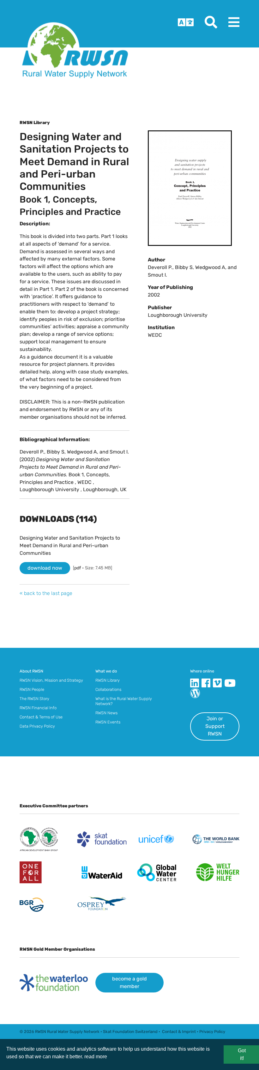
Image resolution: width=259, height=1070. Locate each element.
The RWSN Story (34, 698)
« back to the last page (46, 593)
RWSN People (32, 689)
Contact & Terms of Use (41, 717)
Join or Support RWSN (215, 726)
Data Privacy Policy (37, 726)
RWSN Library (107, 680)
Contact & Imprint (179, 1031)
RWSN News (106, 712)
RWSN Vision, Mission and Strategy (51, 680)
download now (44, 568)
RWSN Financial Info (38, 707)
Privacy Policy (212, 1031)
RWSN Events (107, 722)
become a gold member (129, 982)
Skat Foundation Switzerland (130, 1031)
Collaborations (108, 689)
